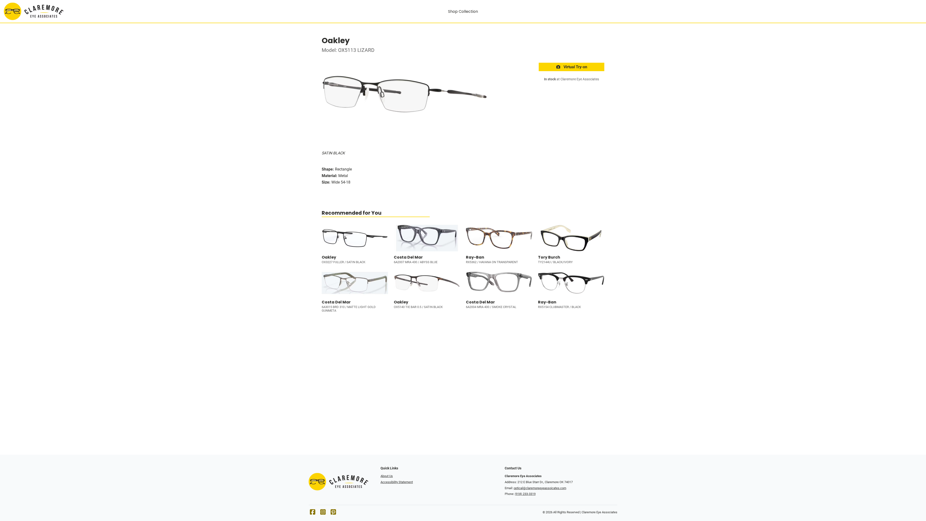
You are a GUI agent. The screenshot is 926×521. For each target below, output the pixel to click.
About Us (387, 476)
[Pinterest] (333, 513)
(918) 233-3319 (525, 494)
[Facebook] (312, 513)
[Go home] (118, 11)
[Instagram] (323, 513)
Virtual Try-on (575, 67)
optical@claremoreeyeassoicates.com (540, 488)
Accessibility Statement (397, 482)
